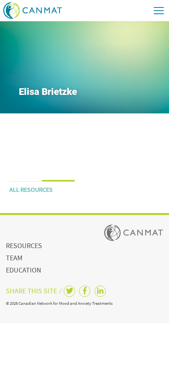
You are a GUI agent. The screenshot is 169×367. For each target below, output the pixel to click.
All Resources (31, 189)
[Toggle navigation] (158, 10)
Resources (24, 245)
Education (23, 269)
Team (14, 257)
